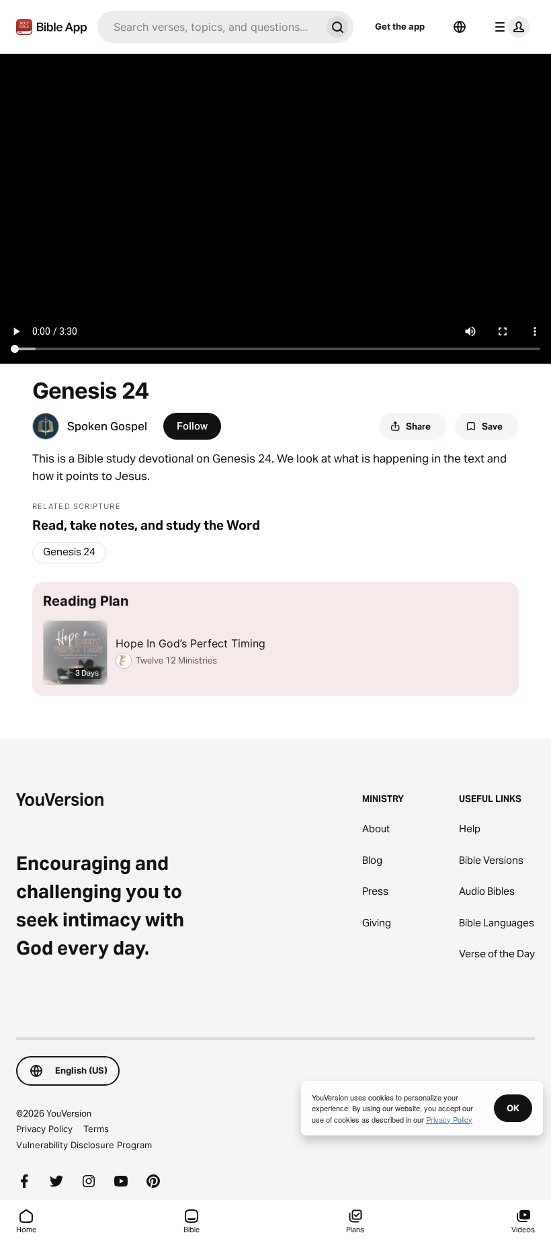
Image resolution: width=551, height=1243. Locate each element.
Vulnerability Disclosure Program (84, 1144)
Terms (96, 1128)
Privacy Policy (44, 1128)
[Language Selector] (459, 26)
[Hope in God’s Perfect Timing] (275, 639)
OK (513, 1107)
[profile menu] (509, 26)
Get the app (400, 26)
